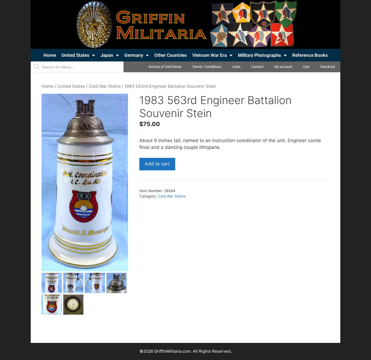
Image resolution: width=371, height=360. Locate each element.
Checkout (327, 67)
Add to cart (157, 164)
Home (49, 55)
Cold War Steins (105, 86)
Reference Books (310, 55)
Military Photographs (259, 55)
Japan (106, 55)
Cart (306, 67)
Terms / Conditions (206, 67)
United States (75, 55)
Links (236, 67)
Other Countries (170, 55)
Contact (257, 67)
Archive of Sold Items (165, 67)
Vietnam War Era (209, 55)
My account (283, 67)
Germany (133, 55)
